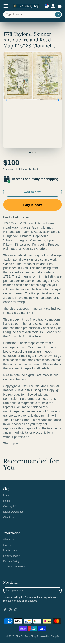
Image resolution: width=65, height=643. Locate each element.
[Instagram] (15, 609)
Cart (60, 6)
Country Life (10, 506)
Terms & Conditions (14, 566)
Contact (7, 544)
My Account (10, 550)
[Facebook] (4, 609)
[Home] (26, 6)
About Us (8, 516)
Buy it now (32, 205)
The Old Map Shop (26, 636)
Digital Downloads (13, 511)
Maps (6, 495)
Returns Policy (11, 555)
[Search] (58, 14)
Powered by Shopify (48, 636)
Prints (6, 500)
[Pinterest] (10, 609)
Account (53, 6)
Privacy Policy (11, 561)
